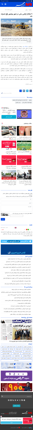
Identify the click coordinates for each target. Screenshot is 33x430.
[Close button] (32, 416)
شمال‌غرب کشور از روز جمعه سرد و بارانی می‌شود (21, 289)
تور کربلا (11, 349)
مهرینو (8, 358)
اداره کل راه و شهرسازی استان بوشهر (20, 100)
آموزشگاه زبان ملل (28, 358)
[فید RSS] (13, 400)
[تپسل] (2, 108)
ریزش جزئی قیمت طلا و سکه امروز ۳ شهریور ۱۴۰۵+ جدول (19, 295)
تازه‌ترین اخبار (28, 256)
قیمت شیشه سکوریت (10, 346)
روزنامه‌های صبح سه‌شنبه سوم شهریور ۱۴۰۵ (21, 341)
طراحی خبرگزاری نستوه (25, 427)
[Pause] (18, 117)
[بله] (22, 400)
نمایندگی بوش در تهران (6, 356)
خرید (12, 422)
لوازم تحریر (19, 346)
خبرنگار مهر (25, 46)
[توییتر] (18, 400)
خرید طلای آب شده (27, 349)
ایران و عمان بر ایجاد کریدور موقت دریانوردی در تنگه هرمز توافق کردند (17, 311)
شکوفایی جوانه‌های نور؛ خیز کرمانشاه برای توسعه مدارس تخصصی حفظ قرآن (16, 292)
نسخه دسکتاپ (16, 405)
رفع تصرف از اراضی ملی (26, 102)
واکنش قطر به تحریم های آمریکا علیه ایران (22, 298)
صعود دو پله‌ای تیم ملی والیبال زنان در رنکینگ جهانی (20, 314)
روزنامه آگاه (16, 360)
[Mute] (20, 117)
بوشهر (26, 10)
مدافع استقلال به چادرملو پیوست (24, 303)
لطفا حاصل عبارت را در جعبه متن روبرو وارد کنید (22, 213)
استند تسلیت (4, 349)
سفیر (3, 346)
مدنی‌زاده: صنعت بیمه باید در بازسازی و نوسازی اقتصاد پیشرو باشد (18, 284)
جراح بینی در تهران (27, 346)
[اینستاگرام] (20, 400)
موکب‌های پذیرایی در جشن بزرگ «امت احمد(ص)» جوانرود (19, 259)
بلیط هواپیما (17, 356)
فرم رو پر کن (9, 117)
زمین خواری (18, 102)
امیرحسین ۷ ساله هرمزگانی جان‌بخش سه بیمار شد (21, 306)
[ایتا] (9, 400)
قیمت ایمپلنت (16, 353)
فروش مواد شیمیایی (26, 353)
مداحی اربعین (28, 351)
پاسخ (3, 229)
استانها (30, 10)
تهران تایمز (3, 358)
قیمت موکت (18, 349)
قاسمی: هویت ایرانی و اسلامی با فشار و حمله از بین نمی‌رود (19, 275)
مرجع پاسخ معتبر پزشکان (7, 351)
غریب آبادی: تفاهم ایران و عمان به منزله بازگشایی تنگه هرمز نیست (18, 264)
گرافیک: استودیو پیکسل (15, 427)
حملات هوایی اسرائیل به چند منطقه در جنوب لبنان (21, 270)
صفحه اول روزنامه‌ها (26, 318)
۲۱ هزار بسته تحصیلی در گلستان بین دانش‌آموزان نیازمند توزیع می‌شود (17, 267)
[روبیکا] (15, 400)
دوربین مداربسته (18, 351)
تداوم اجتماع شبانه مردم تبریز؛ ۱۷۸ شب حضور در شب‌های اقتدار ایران (17, 278)
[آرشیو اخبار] (11, 400)
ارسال (3, 219)
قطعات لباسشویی (5, 353)
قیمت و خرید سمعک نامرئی (17, 358)
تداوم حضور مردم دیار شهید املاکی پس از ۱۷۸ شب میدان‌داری (18, 261)
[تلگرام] (24, 400)
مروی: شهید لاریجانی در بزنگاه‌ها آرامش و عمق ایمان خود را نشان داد (17, 309)
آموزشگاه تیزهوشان (27, 356)
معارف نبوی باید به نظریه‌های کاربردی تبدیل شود (21, 281)
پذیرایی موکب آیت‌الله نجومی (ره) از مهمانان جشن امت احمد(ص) (18, 273)
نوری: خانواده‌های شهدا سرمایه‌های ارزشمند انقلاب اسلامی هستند (18, 300)
